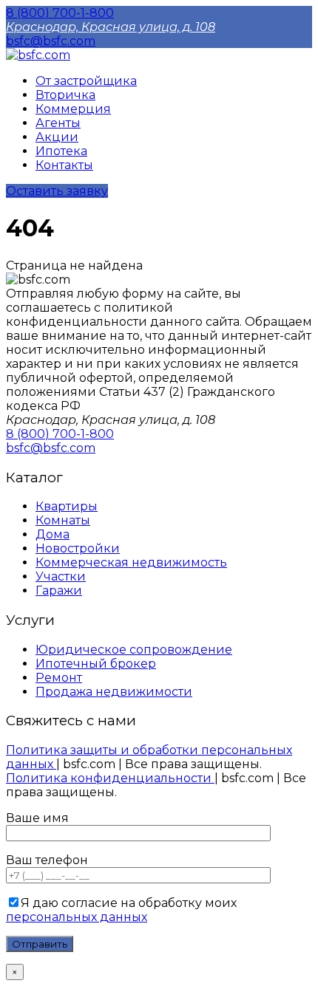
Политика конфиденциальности (110, 778)
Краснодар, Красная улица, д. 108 (110, 27)
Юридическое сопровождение (133, 650)
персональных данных (76, 917)
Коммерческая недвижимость (131, 562)
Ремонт (58, 678)
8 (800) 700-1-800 (60, 13)
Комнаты (62, 520)
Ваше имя (37, 818)
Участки (60, 576)
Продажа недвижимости (113, 692)
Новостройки (77, 548)
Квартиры (66, 506)
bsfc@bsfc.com (50, 41)
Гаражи (58, 590)
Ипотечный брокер (95, 664)
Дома (52, 534)
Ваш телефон (47, 860)
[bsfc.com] (38, 55)
